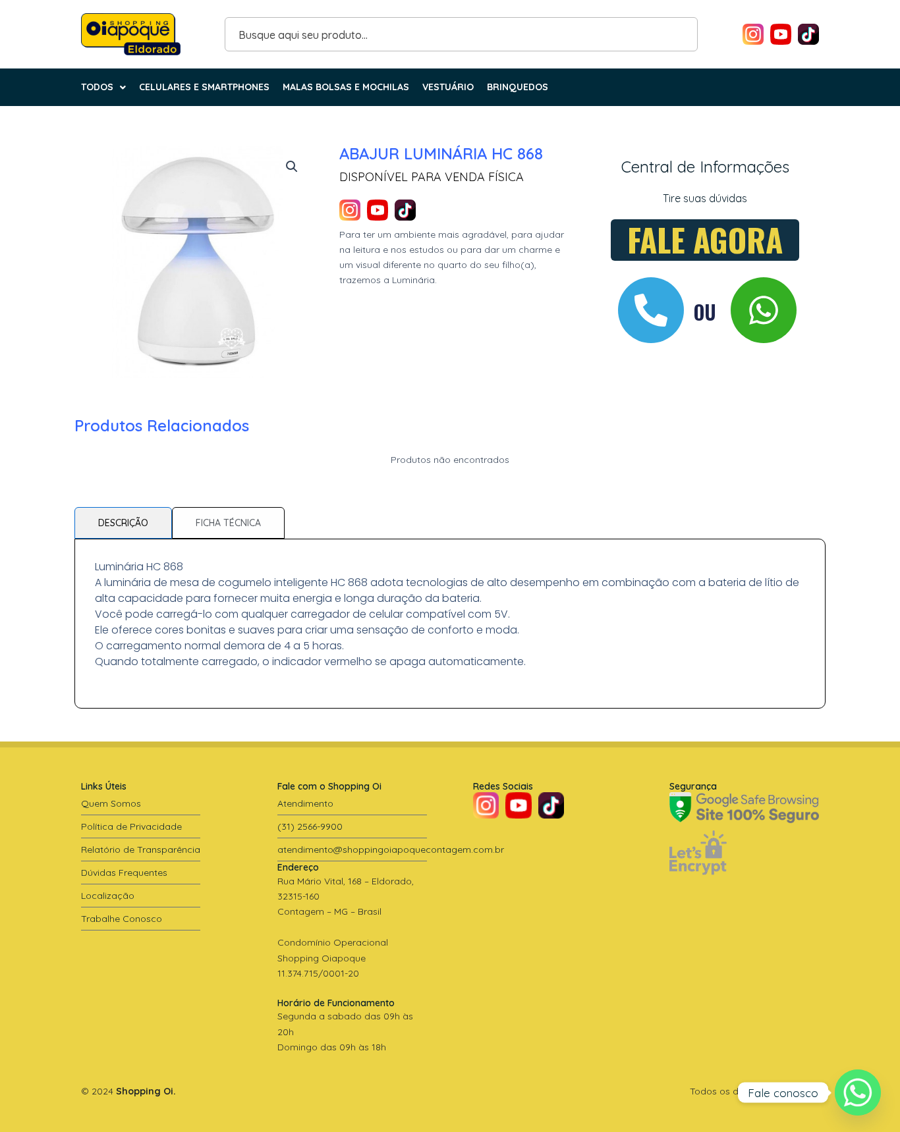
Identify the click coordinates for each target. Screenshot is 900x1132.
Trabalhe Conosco (121, 919)
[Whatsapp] (858, 1092)
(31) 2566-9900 (310, 826)
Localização (107, 896)
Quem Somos (111, 803)
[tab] (123, 523)
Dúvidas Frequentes (124, 872)
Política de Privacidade (131, 826)
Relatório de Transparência (140, 849)
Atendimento (305, 803)
